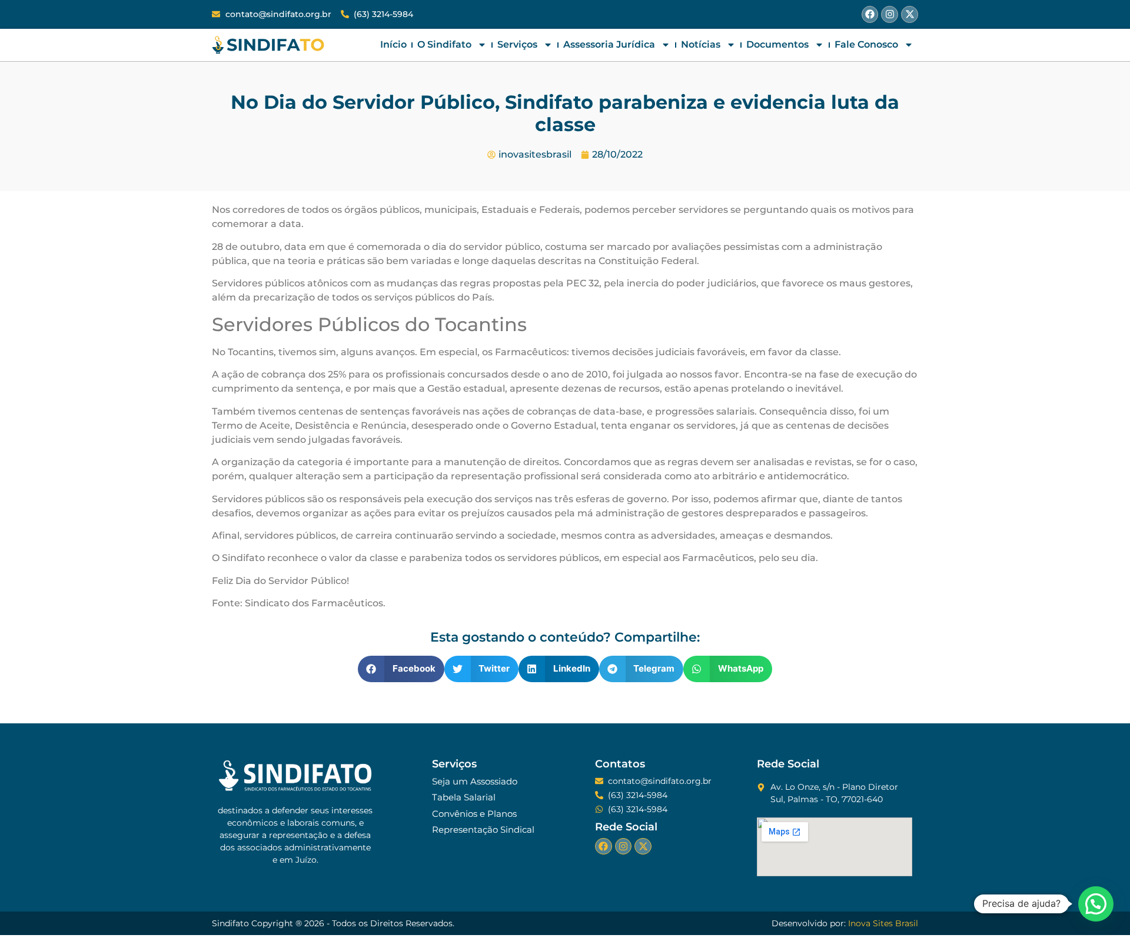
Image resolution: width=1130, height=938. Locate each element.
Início (393, 44)
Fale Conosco (866, 44)
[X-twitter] (909, 14)
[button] (401, 669)
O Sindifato (444, 44)
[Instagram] (889, 14)
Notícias (700, 44)
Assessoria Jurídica (609, 44)
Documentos (777, 44)
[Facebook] (870, 14)
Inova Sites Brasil (883, 923)
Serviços (517, 44)
